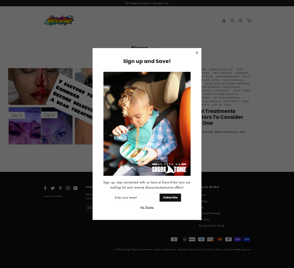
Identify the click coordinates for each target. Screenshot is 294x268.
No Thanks (147, 207)
